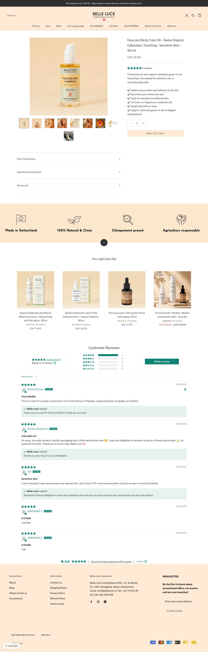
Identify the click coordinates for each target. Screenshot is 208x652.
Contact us (56, 582)
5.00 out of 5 (54, 359)
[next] (199, 297)
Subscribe (175, 611)
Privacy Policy (57, 593)
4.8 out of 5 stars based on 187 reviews (111, 561)
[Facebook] (91, 602)
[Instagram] (98, 602)
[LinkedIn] (105, 602)
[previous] (9, 297)
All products (15, 598)
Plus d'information (26, 159)
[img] (28, 384)
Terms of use (57, 603)
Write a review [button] (162, 361)
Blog (11, 587)
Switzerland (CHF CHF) (22, 635)
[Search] (193, 15)
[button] (134, 68)
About (12, 582)
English (11, 15)
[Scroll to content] (104, 242)
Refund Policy (57, 598)
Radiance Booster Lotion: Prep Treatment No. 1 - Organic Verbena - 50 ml (81, 317)
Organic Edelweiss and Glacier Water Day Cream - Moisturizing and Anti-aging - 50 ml (35, 317)
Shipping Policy (58, 587)
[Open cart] (199, 15)
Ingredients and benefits (29, 172)
